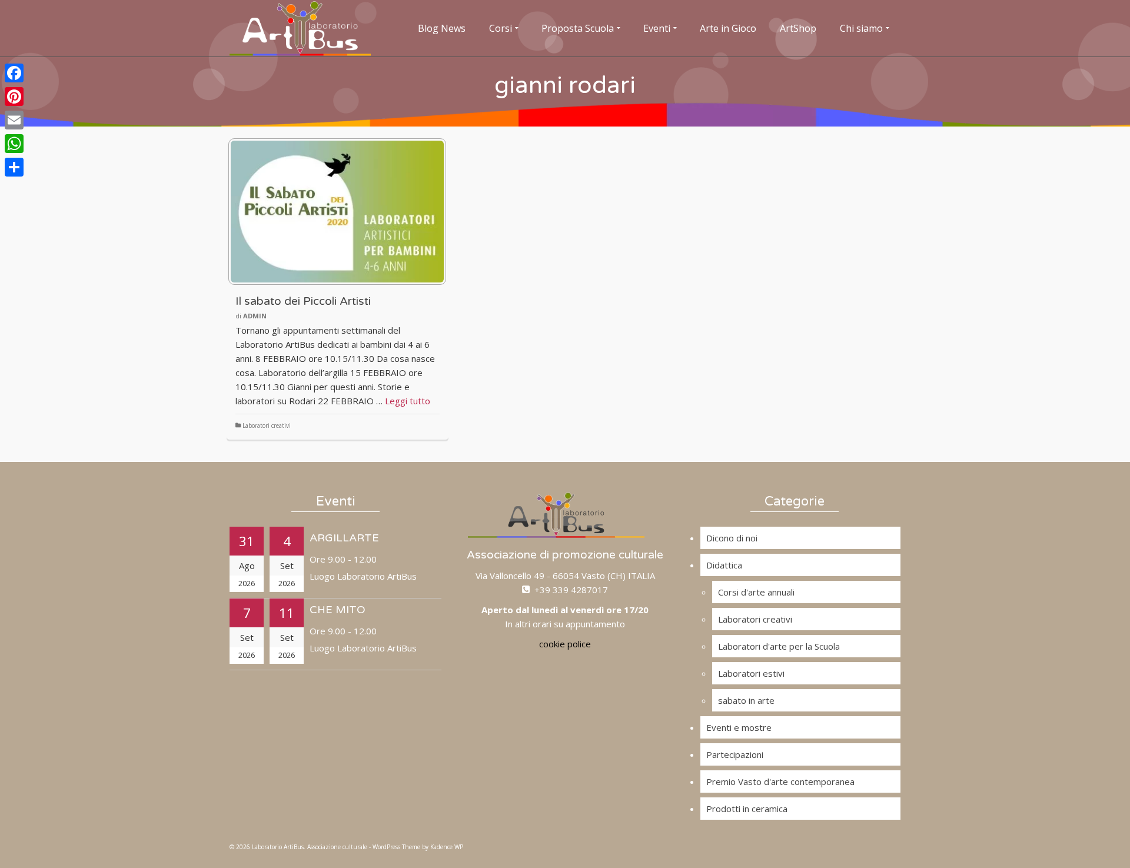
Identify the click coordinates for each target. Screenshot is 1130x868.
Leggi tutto (407, 401)
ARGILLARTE (344, 537)
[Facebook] (14, 73)
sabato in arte (746, 700)
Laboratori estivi (751, 673)
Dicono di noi (731, 538)
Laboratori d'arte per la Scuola (779, 646)
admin (255, 315)
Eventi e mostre (739, 727)
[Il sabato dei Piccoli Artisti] (337, 211)
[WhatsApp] (14, 143)
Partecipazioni (734, 754)
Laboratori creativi (266, 425)
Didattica (724, 565)
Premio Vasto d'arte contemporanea (780, 781)
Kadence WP (446, 847)
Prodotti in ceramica (746, 808)
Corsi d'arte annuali (756, 592)
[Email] (14, 120)
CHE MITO (337, 609)
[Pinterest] (14, 96)
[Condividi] (14, 167)
